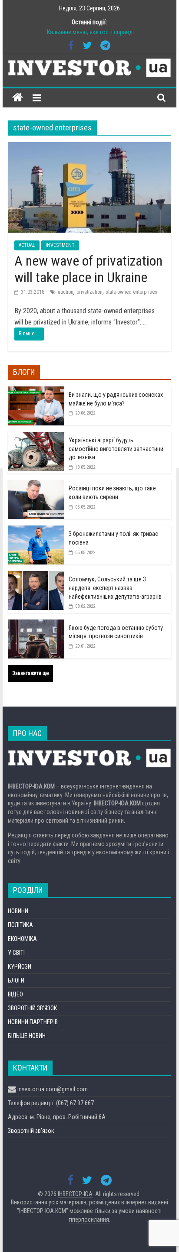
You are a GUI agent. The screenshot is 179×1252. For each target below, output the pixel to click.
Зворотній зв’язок (31, 1130)
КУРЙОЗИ (19, 966)
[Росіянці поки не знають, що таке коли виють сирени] (36, 484)
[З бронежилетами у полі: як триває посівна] (36, 530)
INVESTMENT (60, 245)
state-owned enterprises (131, 292)
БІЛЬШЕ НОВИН (27, 1035)
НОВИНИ (18, 911)
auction (65, 292)
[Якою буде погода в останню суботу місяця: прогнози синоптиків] (36, 624)
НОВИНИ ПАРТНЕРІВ (33, 1021)
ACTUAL (27, 245)
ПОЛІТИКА (20, 924)
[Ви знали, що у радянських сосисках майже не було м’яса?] (36, 391)
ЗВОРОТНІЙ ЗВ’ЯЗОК (32, 1008)
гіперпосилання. (89, 1219)
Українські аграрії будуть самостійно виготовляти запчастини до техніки (116, 449)
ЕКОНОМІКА (22, 938)
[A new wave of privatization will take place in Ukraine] (89, 147)
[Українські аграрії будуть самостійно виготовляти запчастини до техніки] (36, 436)
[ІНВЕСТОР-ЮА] (17, 97)
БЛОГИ (16, 980)
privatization (89, 292)
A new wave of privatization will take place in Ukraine (88, 269)
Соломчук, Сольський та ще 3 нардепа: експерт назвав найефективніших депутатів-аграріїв (115, 588)
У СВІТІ (16, 952)
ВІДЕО (15, 994)
